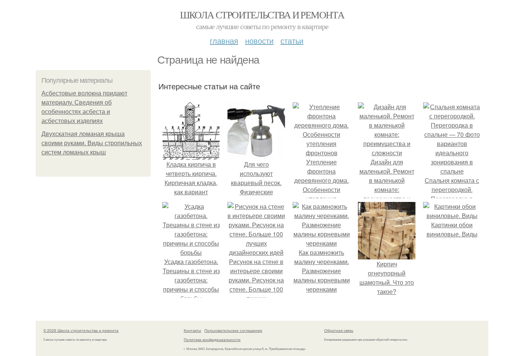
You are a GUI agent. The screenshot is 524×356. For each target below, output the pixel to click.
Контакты (192, 330)
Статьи (291, 40)
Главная (224, 40)
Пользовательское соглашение (233, 330)
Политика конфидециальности (212, 339)
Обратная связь (338, 330)
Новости (259, 40)
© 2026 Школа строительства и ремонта (81, 330)
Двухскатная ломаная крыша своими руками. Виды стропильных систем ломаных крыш (91, 143)
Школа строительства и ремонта (262, 14)
